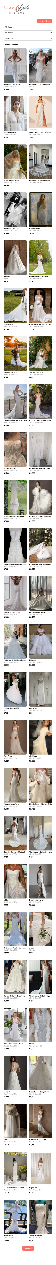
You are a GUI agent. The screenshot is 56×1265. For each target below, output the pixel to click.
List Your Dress (45, 21)
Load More (28, 1248)
